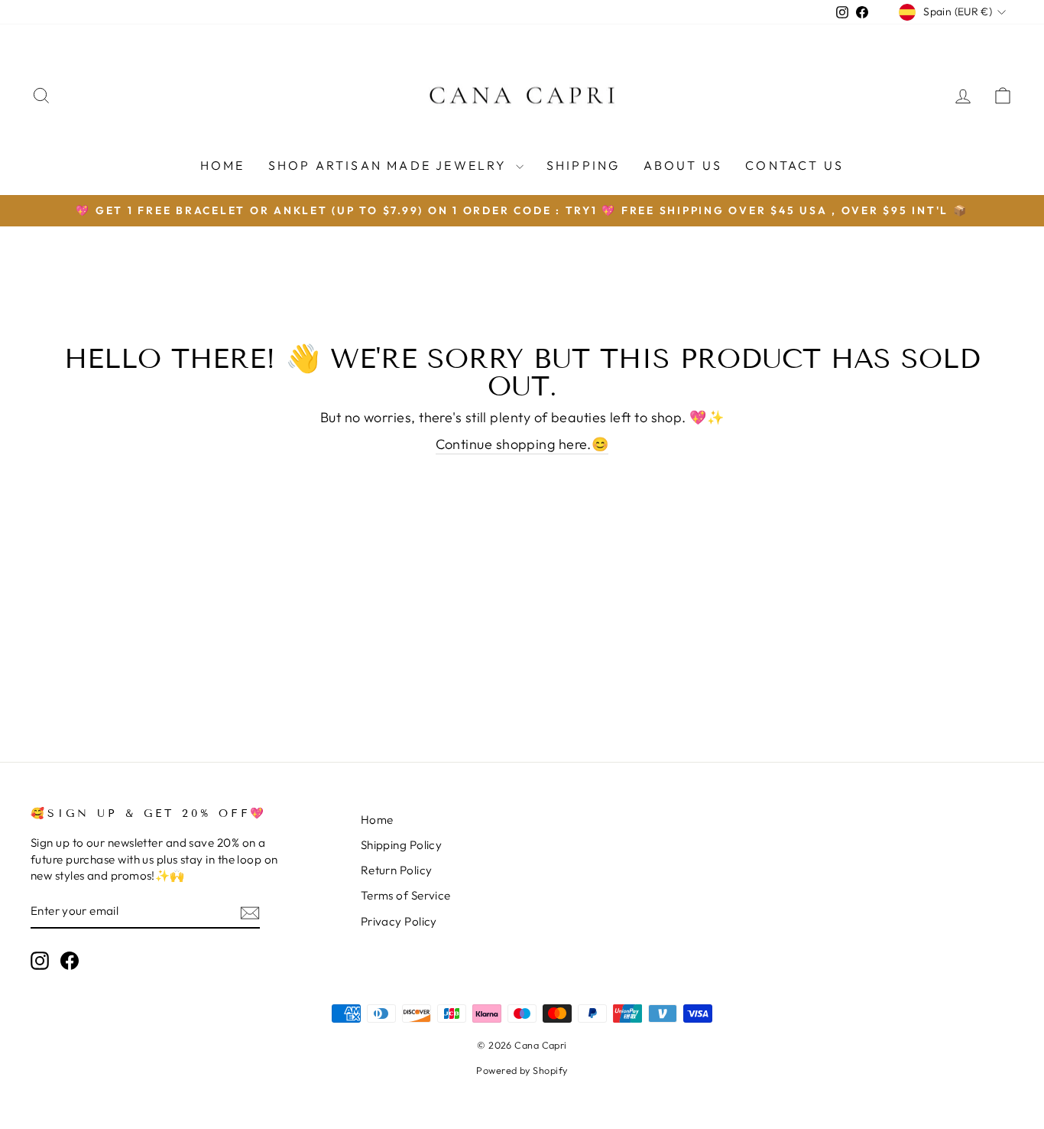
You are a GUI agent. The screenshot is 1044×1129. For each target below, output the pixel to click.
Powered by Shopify (521, 1070)
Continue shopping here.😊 (522, 444)
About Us (683, 165)
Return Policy (397, 870)
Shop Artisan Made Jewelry (390, 165)
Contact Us (794, 165)
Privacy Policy (399, 921)
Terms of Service (406, 895)
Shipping (583, 165)
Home (222, 165)
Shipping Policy (402, 845)
